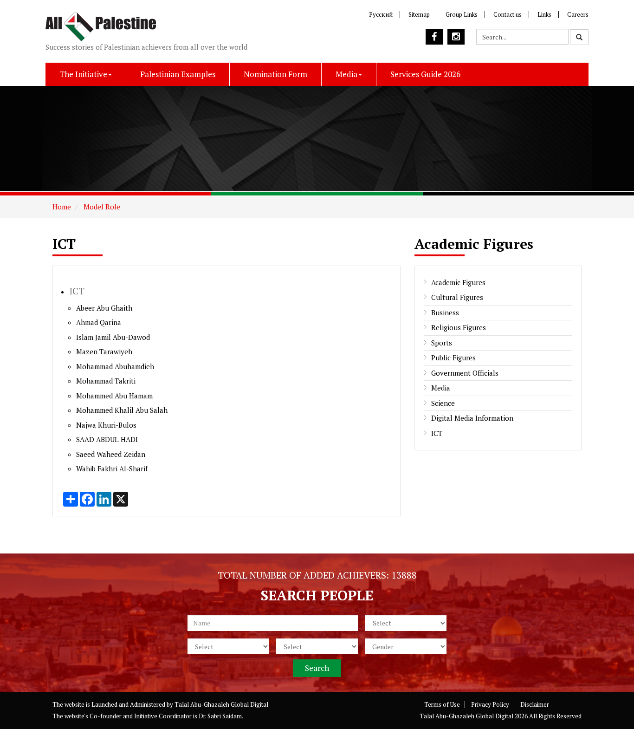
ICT (436, 433)
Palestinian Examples (177, 74)
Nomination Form (275, 74)
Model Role (101, 206)
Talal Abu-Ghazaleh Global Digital (221, 704)
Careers (578, 14)
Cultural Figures (457, 297)
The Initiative (83, 74)
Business (445, 312)
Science (443, 403)
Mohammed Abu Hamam (114, 395)
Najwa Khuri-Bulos (106, 425)
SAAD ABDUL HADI (107, 439)
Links (544, 14)
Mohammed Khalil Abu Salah (122, 410)
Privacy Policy (490, 704)
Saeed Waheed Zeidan (110, 454)
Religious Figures (458, 327)
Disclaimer (534, 704)
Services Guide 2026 (425, 74)
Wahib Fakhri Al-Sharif (112, 468)
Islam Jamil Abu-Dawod (113, 337)
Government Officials (464, 373)
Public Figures (453, 357)
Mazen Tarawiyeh (104, 351)
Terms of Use (442, 704)
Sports (441, 342)
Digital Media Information (472, 418)
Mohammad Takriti (106, 380)
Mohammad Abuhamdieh (115, 366)
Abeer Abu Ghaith (104, 307)
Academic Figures (458, 282)
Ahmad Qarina (98, 322)
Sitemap (419, 14)
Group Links (462, 14)
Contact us (507, 14)
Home (61, 206)
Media (346, 74)
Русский (381, 14)
